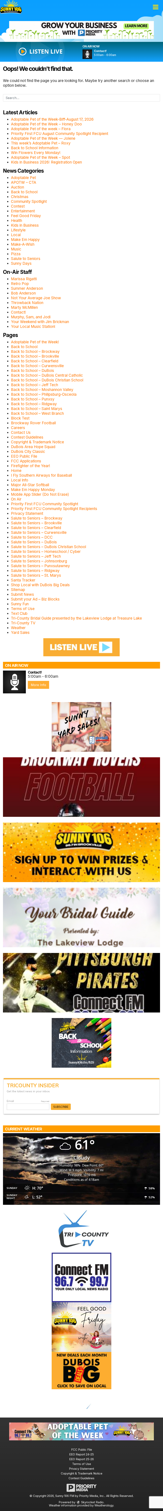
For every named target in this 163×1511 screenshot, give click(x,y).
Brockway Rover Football (33, 423)
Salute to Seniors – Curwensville (39, 532)
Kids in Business (25, 225)
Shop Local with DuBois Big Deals (40, 585)
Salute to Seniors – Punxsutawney (40, 566)
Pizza (15, 254)
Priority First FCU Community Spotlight (44, 504)
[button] (155, 7)
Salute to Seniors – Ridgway (35, 570)
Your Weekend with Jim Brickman (40, 322)
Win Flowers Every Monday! (35, 152)
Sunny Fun (20, 604)
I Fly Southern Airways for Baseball (41, 475)
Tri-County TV (23, 623)
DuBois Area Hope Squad (33, 447)
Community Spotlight (29, 201)
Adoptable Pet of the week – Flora (41, 129)
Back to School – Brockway (35, 351)
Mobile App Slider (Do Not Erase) (40, 494)
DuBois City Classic (28, 451)
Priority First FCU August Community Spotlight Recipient (59, 133)
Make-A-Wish (22, 244)
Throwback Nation (27, 302)
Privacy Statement (27, 513)
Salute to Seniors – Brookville (36, 523)
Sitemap (18, 589)
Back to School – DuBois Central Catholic (47, 375)
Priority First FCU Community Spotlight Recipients (54, 508)
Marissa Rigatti (24, 279)
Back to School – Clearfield (34, 361)
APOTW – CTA (23, 182)
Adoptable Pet (23, 177)
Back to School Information (34, 148)
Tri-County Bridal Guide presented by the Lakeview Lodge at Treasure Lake (76, 618)
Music (16, 249)
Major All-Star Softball (30, 485)
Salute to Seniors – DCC (32, 537)
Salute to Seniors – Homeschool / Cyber (46, 551)
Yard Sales (20, 632)
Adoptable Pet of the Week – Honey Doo (46, 124)
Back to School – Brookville (35, 356)
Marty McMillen (24, 307)
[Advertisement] (81, 30)
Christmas (19, 196)
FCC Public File (81, 1449)
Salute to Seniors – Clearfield (36, 527)
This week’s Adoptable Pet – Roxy (41, 143)
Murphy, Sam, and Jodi (30, 317)
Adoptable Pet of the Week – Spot (40, 157)
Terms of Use (23, 608)
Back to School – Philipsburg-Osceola (44, 394)
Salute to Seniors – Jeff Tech (36, 556)
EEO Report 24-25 (81, 1454)
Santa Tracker (23, 580)
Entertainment (23, 211)
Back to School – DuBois (32, 370)
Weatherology (103, 1505)
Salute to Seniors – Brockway (36, 518)
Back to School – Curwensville (37, 366)
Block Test (20, 418)
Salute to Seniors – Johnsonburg (39, 561)
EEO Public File (24, 456)
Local (16, 235)
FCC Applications (26, 461)
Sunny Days (21, 263)
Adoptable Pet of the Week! (35, 342)
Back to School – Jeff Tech (34, 385)
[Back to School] (81, 1042)
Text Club (19, 613)
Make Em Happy (25, 239)
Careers (18, 427)
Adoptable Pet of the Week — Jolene (43, 138)
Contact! (18, 312)
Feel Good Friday (26, 216)
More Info (38, 685)
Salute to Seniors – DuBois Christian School (48, 547)
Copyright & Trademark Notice (37, 442)
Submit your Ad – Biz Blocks (35, 599)
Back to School (24, 192)
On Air (16, 499)
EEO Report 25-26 (81, 1459)
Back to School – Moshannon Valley (42, 389)
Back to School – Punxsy (32, 399)
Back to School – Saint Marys (36, 408)
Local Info (19, 480)
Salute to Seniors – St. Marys (36, 575)
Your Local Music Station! (33, 326)
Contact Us (21, 432)
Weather (18, 628)
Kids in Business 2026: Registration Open (46, 162)
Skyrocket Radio (92, 1502)
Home (16, 470)
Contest (18, 206)
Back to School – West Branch (37, 413)
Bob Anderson (23, 293)
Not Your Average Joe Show (36, 298)
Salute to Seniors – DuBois (34, 542)
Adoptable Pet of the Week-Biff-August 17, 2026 (52, 119)
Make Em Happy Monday (33, 489)
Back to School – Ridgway (34, 404)
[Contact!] (92, 54)
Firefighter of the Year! (30, 466)
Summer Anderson (27, 288)
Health (16, 220)
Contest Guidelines (27, 437)
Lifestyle (18, 230)
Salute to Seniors (25, 258)
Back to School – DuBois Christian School (47, 380)
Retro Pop (20, 283)
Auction (17, 187)
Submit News (22, 594)
